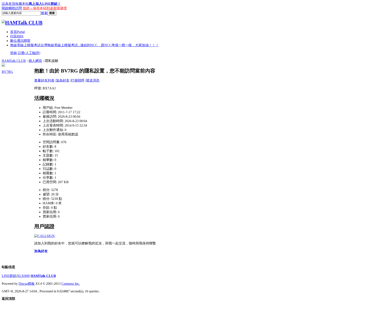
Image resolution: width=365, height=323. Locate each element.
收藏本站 (22, 3)
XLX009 (23, 276)
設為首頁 (8, 3)
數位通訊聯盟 (20, 40)
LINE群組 (9, 276)
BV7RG (7, 72)
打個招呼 (77, 80)
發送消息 (92, 80)
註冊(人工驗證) (29, 53)
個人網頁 (35, 61)
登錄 (13, 53)
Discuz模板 (27, 283)
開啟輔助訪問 (12, 8)
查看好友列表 (44, 80)
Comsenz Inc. (70, 283)
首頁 (17, 32)
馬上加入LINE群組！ (45, 3)
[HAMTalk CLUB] (22, 22)
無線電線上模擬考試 (84, 45)
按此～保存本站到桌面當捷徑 (45, 8)
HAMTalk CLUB (14, 61)
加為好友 (62, 80)
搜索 (44, 13)
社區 (16, 36)
